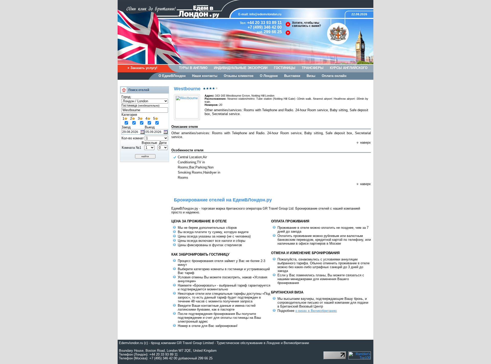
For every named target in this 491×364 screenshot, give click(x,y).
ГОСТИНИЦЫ (284, 68)
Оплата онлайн (334, 76)
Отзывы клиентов (238, 76)
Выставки (292, 76)
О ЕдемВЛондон (172, 76)
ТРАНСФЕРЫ (312, 68)
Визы (311, 76)
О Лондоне (269, 76)
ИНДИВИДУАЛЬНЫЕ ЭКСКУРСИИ (240, 68)
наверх (365, 142)
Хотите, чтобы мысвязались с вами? (306, 24)
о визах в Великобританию (316, 311)
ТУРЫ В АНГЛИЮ (193, 68)
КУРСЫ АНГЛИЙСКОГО (348, 68)
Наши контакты (204, 76)
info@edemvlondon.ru (265, 14)
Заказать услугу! (143, 68)
